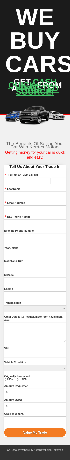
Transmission (12, 302)
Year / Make (11, 248)
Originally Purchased (17, 376)
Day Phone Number (19, 216)
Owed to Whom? (14, 413)
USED (23, 379)
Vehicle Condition (15, 362)
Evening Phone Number (19, 230)
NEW (10, 379)
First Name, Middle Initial (22, 175)
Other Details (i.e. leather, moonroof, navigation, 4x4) (33, 318)
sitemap (58, 450)
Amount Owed (13, 400)
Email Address (16, 202)
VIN (6, 348)
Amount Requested (16, 386)
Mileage (9, 275)
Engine (8, 289)
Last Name (13, 189)
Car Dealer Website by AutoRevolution (29, 450)
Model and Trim (13, 261)
